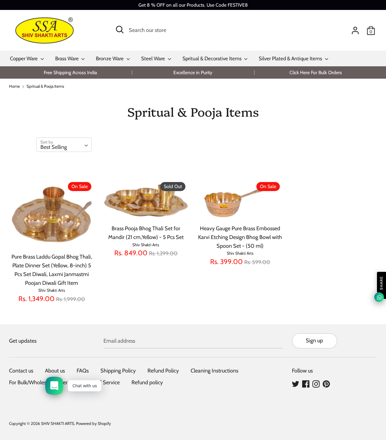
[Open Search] (120, 30)
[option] (70, 72)
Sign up (314, 340)
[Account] (355, 28)
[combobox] (64, 144)
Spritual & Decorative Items (212, 58)
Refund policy (147, 382)
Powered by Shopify (93, 423)
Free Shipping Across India (70, 72)
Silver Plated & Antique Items (291, 58)
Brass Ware (67, 58)
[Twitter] (295, 383)
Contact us (21, 370)
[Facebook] (305, 383)
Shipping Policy (118, 370)
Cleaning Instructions (214, 370)
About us (55, 370)
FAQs (83, 370)
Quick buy (52, 239)
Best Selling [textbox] (53, 147)
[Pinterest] (326, 383)
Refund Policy (163, 370)
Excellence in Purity (192, 72)
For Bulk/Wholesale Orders (39, 382)
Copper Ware (24, 58)
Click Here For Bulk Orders (316, 72)
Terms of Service (100, 382)
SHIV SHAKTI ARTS (57, 423)
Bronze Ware (110, 58)
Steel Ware (153, 58)
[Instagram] (316, 383)
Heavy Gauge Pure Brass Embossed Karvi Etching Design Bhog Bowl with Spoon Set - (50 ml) (240, 237)
